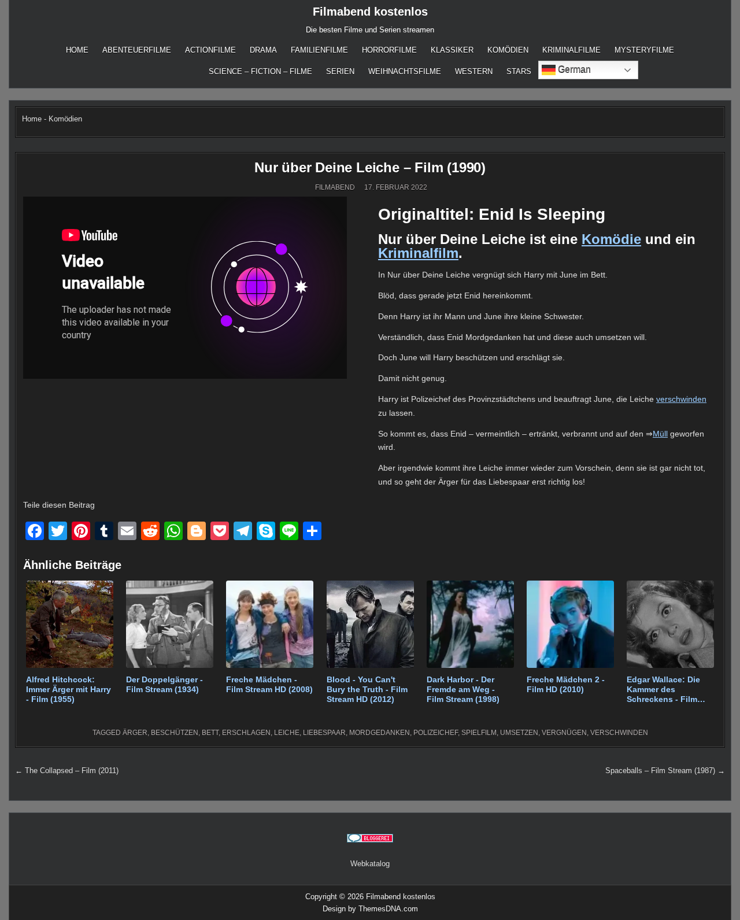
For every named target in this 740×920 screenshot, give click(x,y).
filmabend (335, 187)
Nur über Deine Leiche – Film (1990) (370, 167)
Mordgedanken (379, 733)
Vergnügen (564, 733)
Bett (210, 733)
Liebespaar (324, 733)
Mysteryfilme (644, 50)
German (573, 69)
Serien (340, 71)
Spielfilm (479, 733)
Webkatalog (370, 863)
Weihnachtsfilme (404, 71)
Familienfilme (319, 50)
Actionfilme (210, 50)
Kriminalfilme (571, 50)
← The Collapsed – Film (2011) (67, 770)
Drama (263, 50)
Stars (518, 71)
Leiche (286, 733)
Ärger (135, 733)
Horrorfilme (389, 50)
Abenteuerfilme (136, 50)
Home (77, 50)
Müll (660, 433)
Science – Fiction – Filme (260, 71)
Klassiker (452, 50)
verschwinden (681, 399)
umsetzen (519, 733)
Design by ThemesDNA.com (370, 908)
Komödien (507, 50)
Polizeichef (435, 733)
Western (474, 71)
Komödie (611, 239)
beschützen (174, 733)
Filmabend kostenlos (370, 11)
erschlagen (246, 733)
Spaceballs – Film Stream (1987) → (665, 770)
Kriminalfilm (418, 253)
